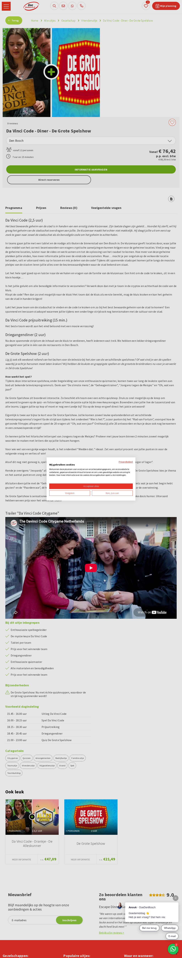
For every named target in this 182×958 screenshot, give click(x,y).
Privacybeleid (126, 461)
